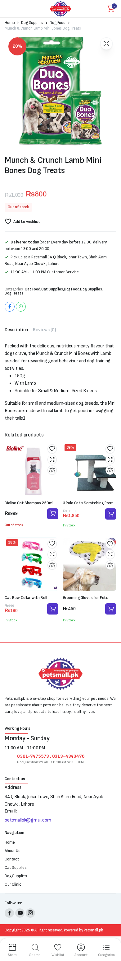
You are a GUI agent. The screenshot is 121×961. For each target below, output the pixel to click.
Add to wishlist (26, 221)
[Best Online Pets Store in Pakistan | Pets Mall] (60, 9)
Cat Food (32, 289)
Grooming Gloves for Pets (86, 597)
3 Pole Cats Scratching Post (88, 503)
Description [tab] (16, 330)
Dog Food (57, 23)
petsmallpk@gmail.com (28, 820)
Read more (52, 513)
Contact (12, 859)
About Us (12, 850)
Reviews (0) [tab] (44, 330)
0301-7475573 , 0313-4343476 (51, 756)
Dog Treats (14, 293)
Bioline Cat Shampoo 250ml (29, 503)
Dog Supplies (32, 23)
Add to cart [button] (110, 514)
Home (10, 23)
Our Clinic (13, 884)
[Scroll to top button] (111, 933)
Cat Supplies (52, 289)
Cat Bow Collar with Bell (26, 597)
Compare (52, 470)
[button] (110, 9)
